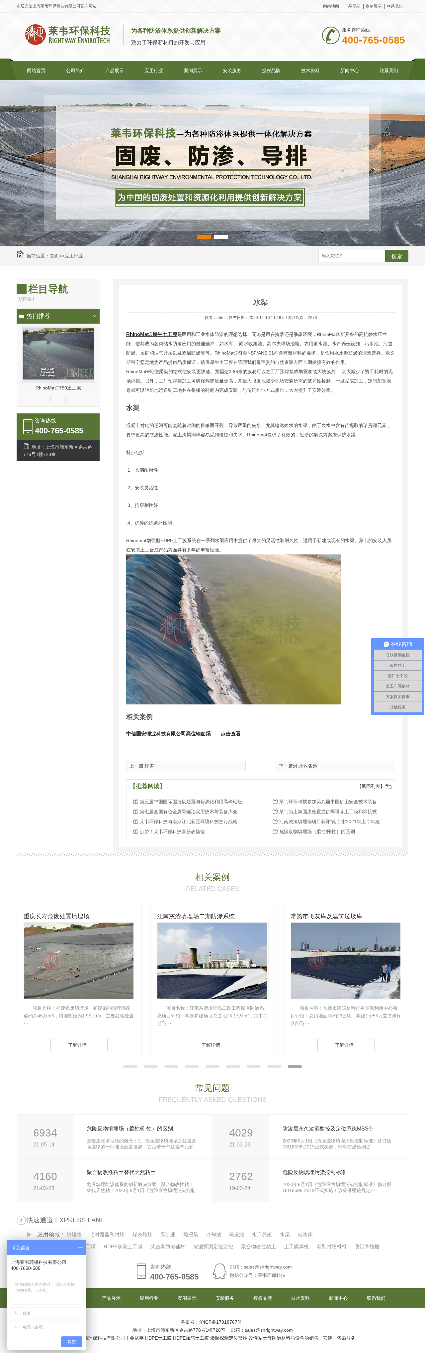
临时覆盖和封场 (107, 1234)
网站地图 (331, 6)
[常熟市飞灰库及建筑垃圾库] (212, 997)
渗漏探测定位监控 (213, 1246)
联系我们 (395, 6)
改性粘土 (258, 1338)
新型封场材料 (332, 1246)
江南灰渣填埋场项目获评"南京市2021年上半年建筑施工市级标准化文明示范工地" (332, 821)
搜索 (396, 256)
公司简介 (75, 70)
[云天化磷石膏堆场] (345, 997)
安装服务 (232, 70)
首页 (54, 255)
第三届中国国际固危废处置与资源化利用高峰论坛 (191, 801)
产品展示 (352, 6)
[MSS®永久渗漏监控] (59, 377)
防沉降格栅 (367, 1246)
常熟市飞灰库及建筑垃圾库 (193, 916)
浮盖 (149, 766)
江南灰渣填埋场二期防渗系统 (62, 916)
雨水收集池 (305, 766)
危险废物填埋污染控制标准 (314, 1172)
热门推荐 (38, 316)
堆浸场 (190, 1234)
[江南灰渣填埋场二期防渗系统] (78, 997)
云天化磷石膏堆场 (314, 916)
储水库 (305, 1234)
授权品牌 (271, 70)
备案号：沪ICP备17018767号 (211, 1322)
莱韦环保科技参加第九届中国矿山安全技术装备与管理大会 (332, 801)
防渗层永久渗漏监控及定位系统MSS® (328, 1128)
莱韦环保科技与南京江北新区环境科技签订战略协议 (193, 821)
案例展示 (374, 6)
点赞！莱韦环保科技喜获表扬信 (172, 831)
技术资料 (310, 70)
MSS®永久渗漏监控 (58, 387)
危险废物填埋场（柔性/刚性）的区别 (317, 831)
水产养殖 (262, 1234)
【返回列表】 (371, 786)
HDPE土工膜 (158, 1338)
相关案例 (212, 877)
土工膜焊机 (296, 1246)
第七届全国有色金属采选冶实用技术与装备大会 (188, 811)
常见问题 (212, 1088)
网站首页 (36, 70)
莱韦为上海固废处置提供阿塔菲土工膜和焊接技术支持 (332, 811)
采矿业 (167, 1234)
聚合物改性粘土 (258, 1246)
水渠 (285, 1234)
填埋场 (74, 1234)
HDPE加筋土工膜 (123, 1246)
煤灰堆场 (142, 1234)
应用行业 (153, 70)
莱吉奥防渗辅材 (167, 1246)
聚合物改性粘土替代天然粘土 (121, 1172)
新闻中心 (349, 70)
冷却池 (213, 1234)
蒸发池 (236, 1234)
